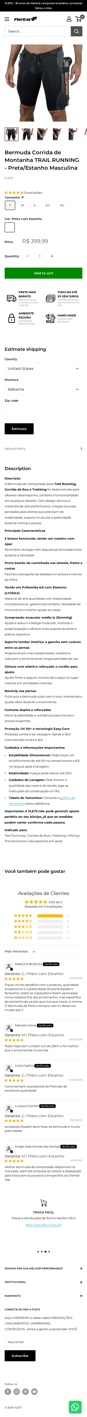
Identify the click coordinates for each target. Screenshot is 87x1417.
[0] (78, 19)
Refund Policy (15, 448)
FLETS (9, 178)
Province (11, 380)
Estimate (19, 429)
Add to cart (43, 273)
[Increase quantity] (52, 256)
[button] (14, 192)
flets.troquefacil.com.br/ (43, 1225)
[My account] (69, 18)
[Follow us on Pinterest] (25, 1391)
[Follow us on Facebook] (8, 1391)
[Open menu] (7, 19)
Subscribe (20, 1356)
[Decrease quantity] (27, 256)
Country (11, 359)
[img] (14, 979)
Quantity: (12, 256)
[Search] (76, 31)
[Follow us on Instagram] (16, 1391)
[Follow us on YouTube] (34, 1391)
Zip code (11, 400)
